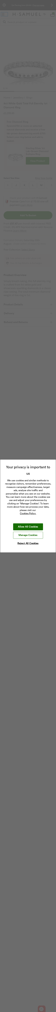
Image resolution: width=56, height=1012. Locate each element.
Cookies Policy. (28, 513)
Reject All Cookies (28, 543)
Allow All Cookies (28, 526)
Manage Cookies (28, 535)
